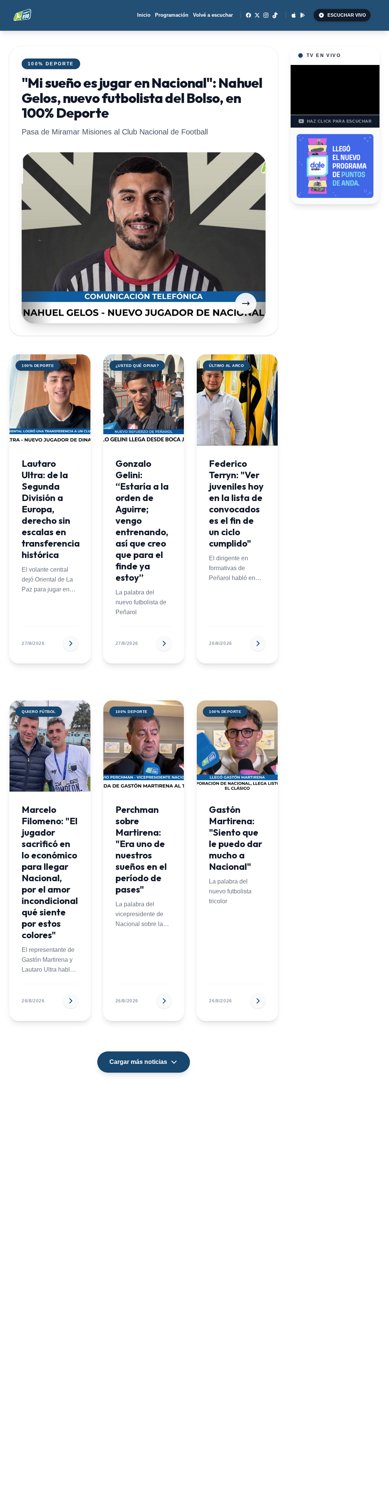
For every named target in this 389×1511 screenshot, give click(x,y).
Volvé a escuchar (213, 15)
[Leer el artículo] (245, 303)
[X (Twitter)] (257, 15)
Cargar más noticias (138, 1062)
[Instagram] (266, 15)
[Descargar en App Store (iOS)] (294, 15)
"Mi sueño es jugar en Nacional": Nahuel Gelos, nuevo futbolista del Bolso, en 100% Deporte (142, 97)
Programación (171, 15)
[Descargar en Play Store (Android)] (303, 15)
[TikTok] (275, 15)
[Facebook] (248, 15)
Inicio (143, 15)
